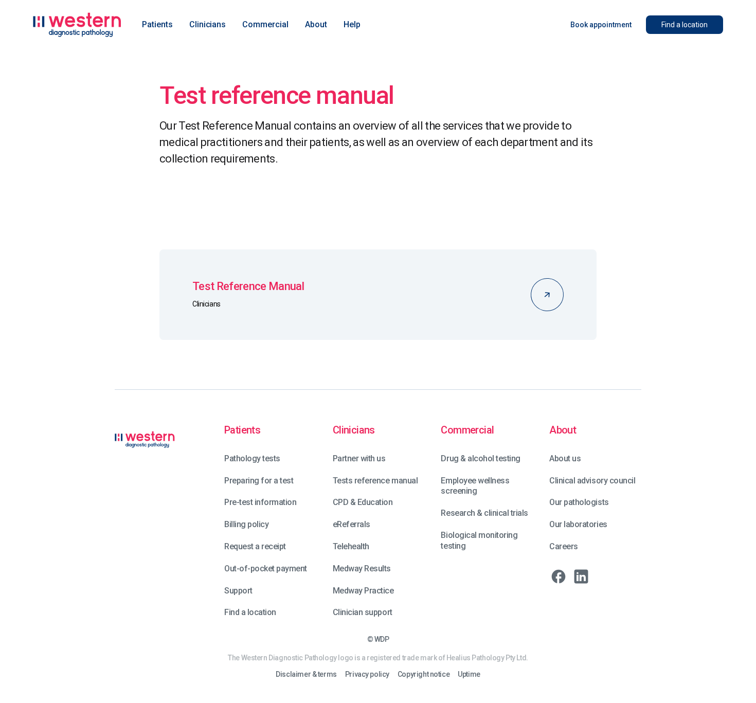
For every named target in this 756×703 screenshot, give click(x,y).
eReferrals (351, 524)
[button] (157, 24)
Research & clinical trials (484, 513)
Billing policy (246, 524)
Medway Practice (363, 591)
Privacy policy (367, 674)
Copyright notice (423, 674)
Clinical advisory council (592, 480)
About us (565, 458)
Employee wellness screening (475, 486)
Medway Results (362, 568)
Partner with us (359, 458)
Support (238, 591)
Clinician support (362, 612)
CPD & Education (363, 502)
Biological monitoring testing (479, 540)
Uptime (469, 674)
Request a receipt (255, 546)
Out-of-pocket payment (265, 568)
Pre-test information (260, 502)
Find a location (250, 612)
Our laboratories (578, 524)
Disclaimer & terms (306, 674)
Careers (563, 546)
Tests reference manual (375, 480)
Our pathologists (578, 502)
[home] (77, 24)
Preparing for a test (258, 480)
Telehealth (351, 546)
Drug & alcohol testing (480, 458)
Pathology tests (252, 458)
